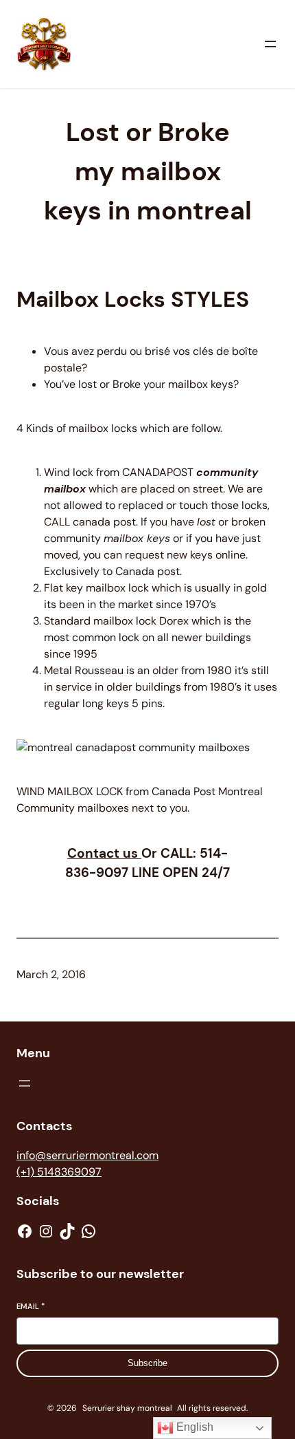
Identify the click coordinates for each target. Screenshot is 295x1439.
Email (30, 1306)
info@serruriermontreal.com (87, 1155)
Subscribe (147, 1363)
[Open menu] (270, 44)
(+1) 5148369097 (59, 1172)
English (193, 1427)
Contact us (104, 853)
